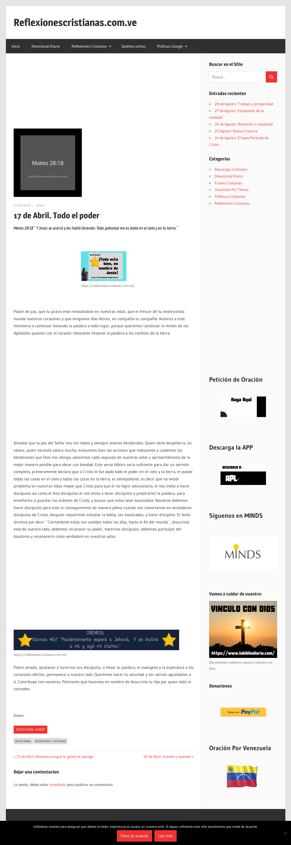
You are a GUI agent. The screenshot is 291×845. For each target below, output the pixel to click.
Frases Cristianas (228, 182)
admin (40, 205)
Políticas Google (170, 46)
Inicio (16, 46)
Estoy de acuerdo (134, 835)
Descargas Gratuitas (231, 169)
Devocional (23, 741)
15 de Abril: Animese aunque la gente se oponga (54, 756)
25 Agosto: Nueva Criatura (236, 131)
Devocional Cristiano (50, 741)
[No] (285, 833)
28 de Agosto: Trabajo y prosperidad (244, 103)
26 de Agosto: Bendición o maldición (244, 124)
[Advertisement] (104, 95)
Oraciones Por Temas (231, 189)
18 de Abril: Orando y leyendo (167, 756)
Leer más (165, 835)
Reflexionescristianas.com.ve (75, 22)
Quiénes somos (133, 46)
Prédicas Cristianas (230, 196)
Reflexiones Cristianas (89, 46)
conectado (57, 784)
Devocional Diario (46, 46)
